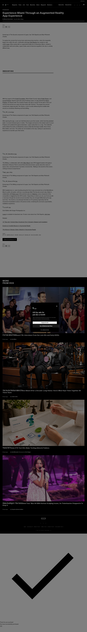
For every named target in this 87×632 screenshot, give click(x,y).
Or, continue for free (45, 329)
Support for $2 (44, 322)
